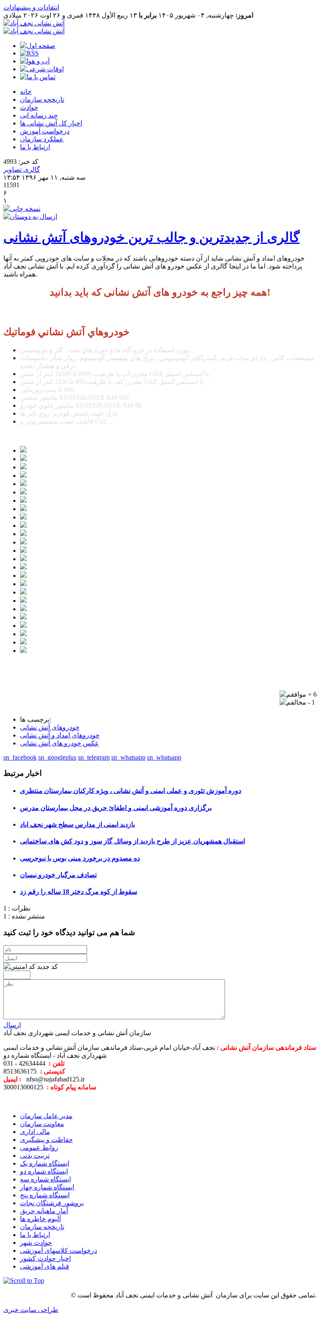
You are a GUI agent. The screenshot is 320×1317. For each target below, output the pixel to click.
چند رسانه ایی (39, 115)
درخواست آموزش (45, 131)
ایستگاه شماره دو (44, 1171)
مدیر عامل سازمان (46, 1115)
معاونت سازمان (42, 1123)
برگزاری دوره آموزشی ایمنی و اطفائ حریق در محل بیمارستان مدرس (116, 807)
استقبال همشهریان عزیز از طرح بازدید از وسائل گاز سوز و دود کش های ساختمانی (132, 841)
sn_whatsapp (128, 757)
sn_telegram (94, 757)
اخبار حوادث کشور (45, 1258)
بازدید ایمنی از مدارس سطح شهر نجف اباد (77, 824)
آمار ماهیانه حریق (44, 1210)
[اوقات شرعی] (42, 69)
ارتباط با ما (35, 147)
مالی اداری (35, 1131)
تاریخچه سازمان (42, 99)
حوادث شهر (36, 1242)
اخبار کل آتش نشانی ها (51, 123)
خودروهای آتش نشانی (50, 727)
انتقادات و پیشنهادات (31, 7)
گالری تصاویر (21, 169)
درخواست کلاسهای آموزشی (58, 1250)
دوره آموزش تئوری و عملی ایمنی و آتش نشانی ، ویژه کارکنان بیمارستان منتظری (130, 790)
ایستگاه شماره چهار (47, 1187)
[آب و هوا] (35, 61)
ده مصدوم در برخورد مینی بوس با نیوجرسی (80, 858)
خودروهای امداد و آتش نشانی (60, 735)
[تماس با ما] (37, 76)
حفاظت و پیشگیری (46, 1139)
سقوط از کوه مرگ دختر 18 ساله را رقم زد (78, 891)
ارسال (12, 1025)
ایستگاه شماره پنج (45, 1195)
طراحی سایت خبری (30, 1309)
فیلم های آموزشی (44, 1266)
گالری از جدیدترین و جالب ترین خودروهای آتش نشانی (151, 237)
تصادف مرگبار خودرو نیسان (58, 874)
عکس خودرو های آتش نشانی (59, 743)
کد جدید (47, 966)
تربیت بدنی (35, 1155)
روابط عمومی (39, 1147)
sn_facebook (20, 757)
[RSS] (29, 53)
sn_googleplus (57, 757)
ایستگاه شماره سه (45, 1179)
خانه (26, 91)
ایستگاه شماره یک (44, 1163)
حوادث (29, 107)
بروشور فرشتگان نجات (52, 1203)
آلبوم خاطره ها (40, 1218)
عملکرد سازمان (42, 139)
